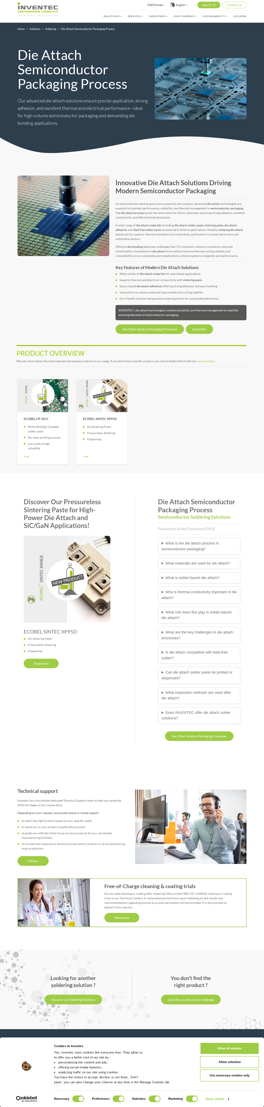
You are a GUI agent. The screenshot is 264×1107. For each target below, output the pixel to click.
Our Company (184, 16)
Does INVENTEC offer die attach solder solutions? (196, 715)
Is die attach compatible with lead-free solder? (194, 655)
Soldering (50, 29)
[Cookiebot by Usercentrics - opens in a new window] (27, 1099)
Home (21, 29)
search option (206, 361)
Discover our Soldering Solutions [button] (73, 999)
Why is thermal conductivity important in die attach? (199, 595)
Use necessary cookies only (230, 1075)
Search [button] (206, 5)
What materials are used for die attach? (197, 563)
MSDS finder (155, 5)
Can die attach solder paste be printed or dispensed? (196, 675)
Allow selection (230, 1062)
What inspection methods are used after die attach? (196, 695)
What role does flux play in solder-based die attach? (196, 615)
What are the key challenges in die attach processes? (197, 635)
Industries (157, 16)
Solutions (111, 16)
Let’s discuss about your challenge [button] (191, 999)
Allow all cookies (229, 1048)
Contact (33, 861)
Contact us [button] (234, 5)
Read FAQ (199, 329)
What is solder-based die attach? (192, 578)
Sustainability (214, 16)
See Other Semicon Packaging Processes (149, 329)
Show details (214, 1099)
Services (134, 16)
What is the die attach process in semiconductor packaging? (190, 546)
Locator (239, 16)
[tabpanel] (63, 216)
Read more (41, 663)
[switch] (118, 1098)
